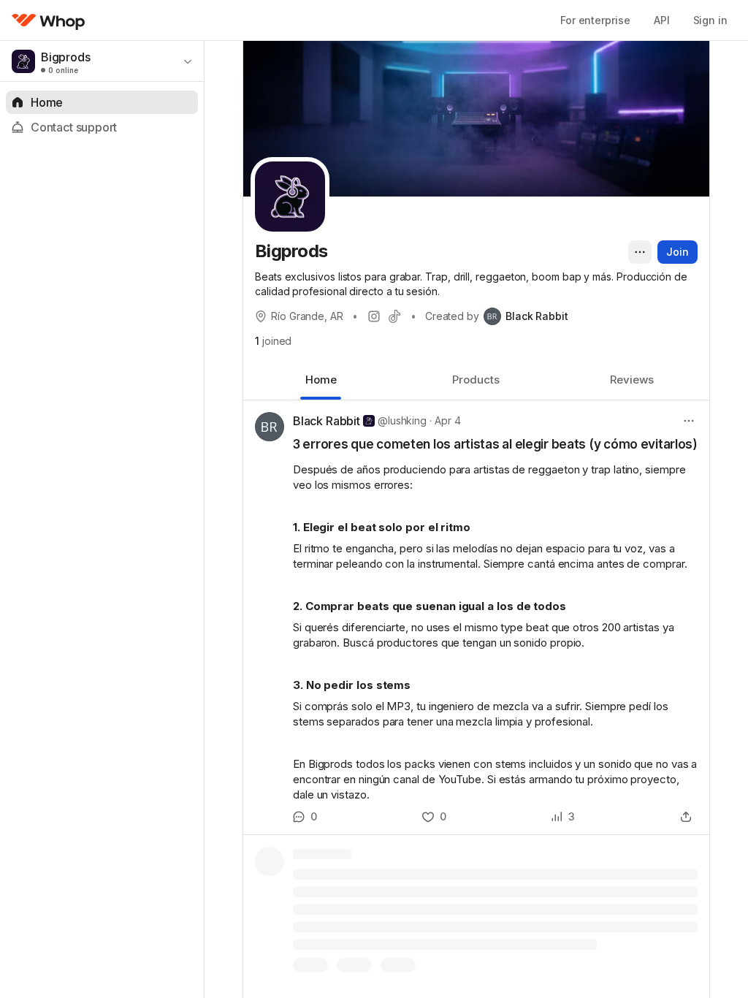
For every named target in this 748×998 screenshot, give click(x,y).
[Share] (686, 817)
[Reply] (305, 817)
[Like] (434, 817)
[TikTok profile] (394, 316)
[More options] (640, 252)
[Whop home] (48, 20)
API (662, 20)
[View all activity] (563, 817)
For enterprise (595, 20)
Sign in (710, 20)
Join (677, 251)
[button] (476, 617)
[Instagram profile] (374, 316)
